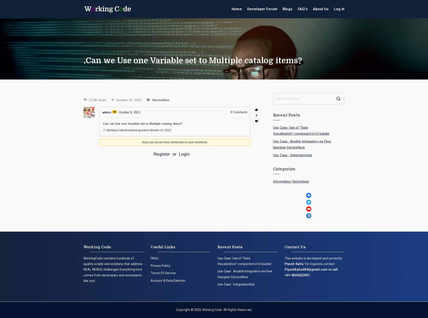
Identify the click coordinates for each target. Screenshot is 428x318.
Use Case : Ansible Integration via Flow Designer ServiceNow (302, 144)
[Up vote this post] (256, 110)
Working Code (212, 310)
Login (184, 154)
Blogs (287, 9)
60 (114, 111)
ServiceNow (160, 100)
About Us (321, 9)
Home (237, 9)
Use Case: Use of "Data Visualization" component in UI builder (301, 131)
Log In (339, 9)
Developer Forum (262, 9)
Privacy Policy (160, 265)
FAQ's (303, 9)
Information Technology (291, 181)
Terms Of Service (163, 273)
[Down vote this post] (256, 121)
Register (161, 154)
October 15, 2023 (160, 130)
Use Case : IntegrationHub (292, 155)
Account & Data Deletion (168, 280)
